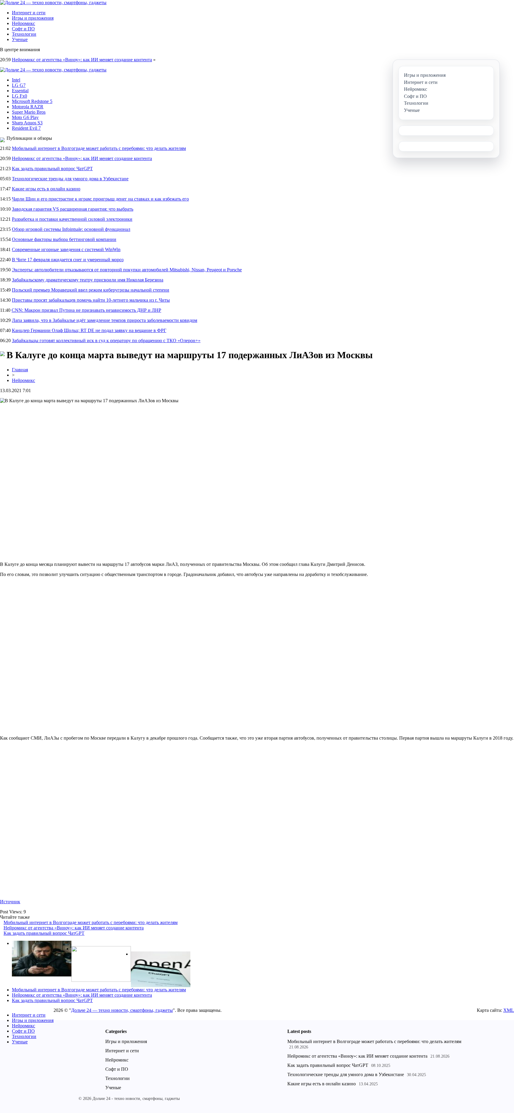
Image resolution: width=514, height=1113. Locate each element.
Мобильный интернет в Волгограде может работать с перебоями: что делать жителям (99, 148)
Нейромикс (23, 23)
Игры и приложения (33, 18)
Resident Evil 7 (26, 128)
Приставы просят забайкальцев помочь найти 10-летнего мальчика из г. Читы (91, 300)
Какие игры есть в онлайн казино (46, 188)
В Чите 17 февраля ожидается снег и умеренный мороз (67, 259)
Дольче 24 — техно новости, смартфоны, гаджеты (122, 1010)
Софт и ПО (23, 28)
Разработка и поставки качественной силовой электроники (72, 219)
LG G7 (19, 85)
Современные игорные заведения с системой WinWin (66, 249)
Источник (10, 901)
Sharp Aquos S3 (27, 122)
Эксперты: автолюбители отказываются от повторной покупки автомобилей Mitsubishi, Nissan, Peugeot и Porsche (127, 269)
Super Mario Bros (29, 112)
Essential (20, 90)
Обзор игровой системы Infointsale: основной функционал (71, 229)
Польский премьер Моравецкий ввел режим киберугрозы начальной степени (90, 289)
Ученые (20, 39)
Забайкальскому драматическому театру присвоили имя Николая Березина (87, 279)
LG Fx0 (19, 95)
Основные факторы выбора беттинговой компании (64, 239)
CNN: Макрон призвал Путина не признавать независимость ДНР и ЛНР (86, 310)
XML (508, 1010)
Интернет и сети (29, 12)
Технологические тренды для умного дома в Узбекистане (70, 178)
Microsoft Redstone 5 (32, 101)
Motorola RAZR (27, 106)
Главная (20, 369)
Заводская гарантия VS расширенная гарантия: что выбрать (72, 209)
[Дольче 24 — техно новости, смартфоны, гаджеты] (53, 2)
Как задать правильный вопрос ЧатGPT (52, 168)
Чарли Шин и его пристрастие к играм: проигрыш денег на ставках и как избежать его (100, 198)
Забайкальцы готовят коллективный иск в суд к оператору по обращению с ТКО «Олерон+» (106, 340)
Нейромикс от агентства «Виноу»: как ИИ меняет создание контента (82, 59)
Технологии (24, 34)
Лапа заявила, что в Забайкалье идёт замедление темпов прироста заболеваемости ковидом (104, 320)
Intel (16, 79)
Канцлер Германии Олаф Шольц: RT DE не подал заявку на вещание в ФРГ (89, 330)
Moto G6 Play (25, 117)
